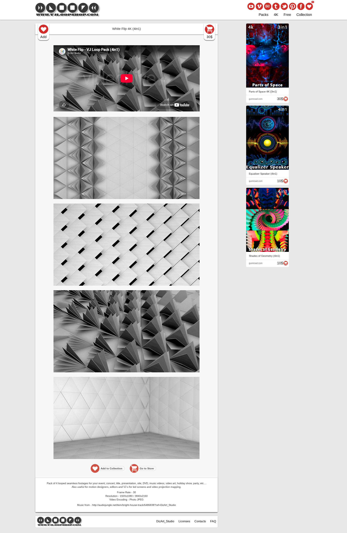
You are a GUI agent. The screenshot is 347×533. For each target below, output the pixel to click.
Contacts (200, 521)
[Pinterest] (292, 6)
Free (287, 15)
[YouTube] (251, 6)
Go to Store (147, 468)
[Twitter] (284, 6)
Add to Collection (111, 468)
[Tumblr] (276, 6)
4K (276, 15)
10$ (280, 181)
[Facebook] (301, 6)
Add (43, 37)
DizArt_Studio (165, 521)
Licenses (184, 521)
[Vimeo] (259, 6)
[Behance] (267, 6)
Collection (304, 15)
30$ (210, 37)
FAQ (213, 521)
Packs (263, 15)
